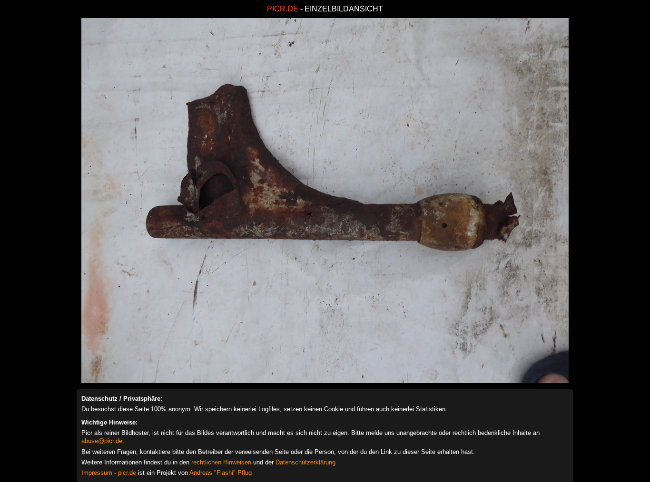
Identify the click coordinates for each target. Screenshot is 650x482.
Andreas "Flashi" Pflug (220, 472)
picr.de (127, 472)
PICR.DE (282, 9)
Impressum (96, 472)
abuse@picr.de (101, 440)
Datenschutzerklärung (305, 462)
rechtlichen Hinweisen (221, 462)
